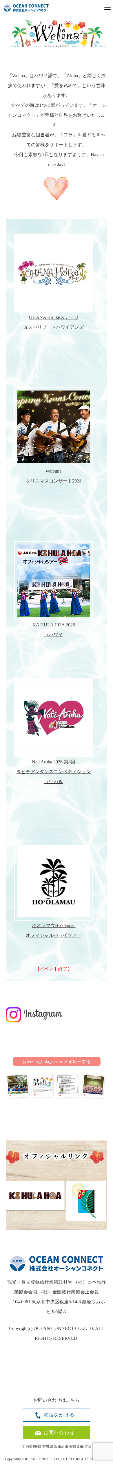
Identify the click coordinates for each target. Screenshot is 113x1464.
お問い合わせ (59, 1432)
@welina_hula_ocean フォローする (56, 1061)
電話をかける (59, 1414)
